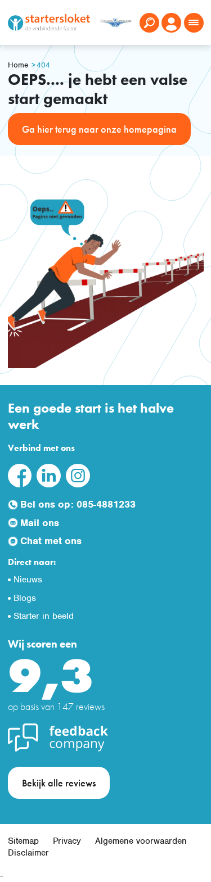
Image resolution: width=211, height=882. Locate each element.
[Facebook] (20, 474)
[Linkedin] (48, 474)
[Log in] (171, 23)
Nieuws (28, 579)
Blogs (25, 598)
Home (18, 65)
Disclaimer (28, 852)
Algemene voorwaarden (141, 841)
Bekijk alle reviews (59, 782)
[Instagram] (77, 474)
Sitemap (23, 841)
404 (43, 65)
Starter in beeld (44, 616)
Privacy (67, 841)
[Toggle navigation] (194, 23)
